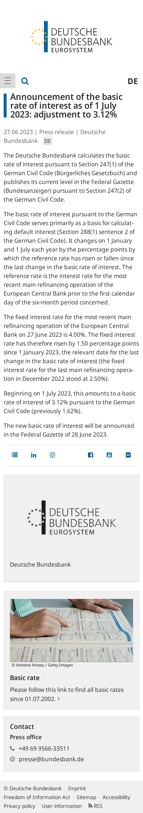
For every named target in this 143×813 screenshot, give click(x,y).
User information (62, 805)
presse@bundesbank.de (51, 759)
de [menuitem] (133, 80)
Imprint (77, 788)
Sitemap (86, 797)
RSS (97, 805)
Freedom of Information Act (37, 797)
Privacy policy (19, 805)
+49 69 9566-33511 (44, 748)
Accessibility (116, 797)
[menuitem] (7, 80)
